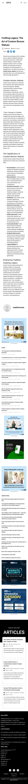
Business (8, 668)
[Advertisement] (14, 20)
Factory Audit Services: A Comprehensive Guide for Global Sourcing (13, 664)
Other (7, 644)
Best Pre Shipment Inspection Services (11, 557)
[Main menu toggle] (3, 2)
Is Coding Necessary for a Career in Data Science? (14, 357)
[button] (21, 3)
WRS (8, 2)
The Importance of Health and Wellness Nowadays (13, 732)
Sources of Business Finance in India (11, 534)
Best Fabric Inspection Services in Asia (11, 551)
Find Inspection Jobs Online (8, 554)
